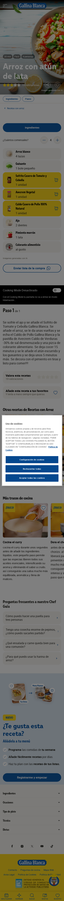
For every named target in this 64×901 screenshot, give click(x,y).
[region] (32, 450)
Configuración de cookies (32, 459)
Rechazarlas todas (32, 468)
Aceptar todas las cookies (32, 478)
